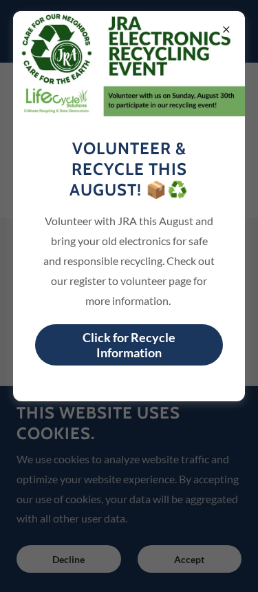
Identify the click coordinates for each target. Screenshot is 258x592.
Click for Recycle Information (129, 345)
